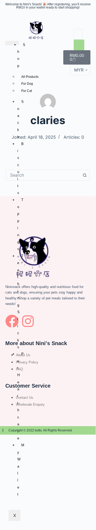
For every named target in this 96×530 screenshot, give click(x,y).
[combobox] (43, 175)
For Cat (26, 91)
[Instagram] (28, 321)
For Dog (27, 84)
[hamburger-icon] (12, 43)
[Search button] (85, 175)
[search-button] (79, 45)
